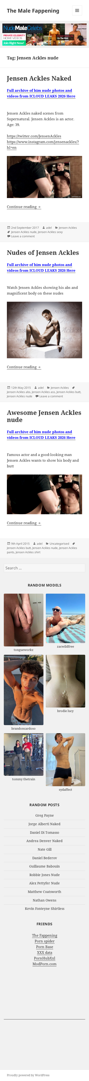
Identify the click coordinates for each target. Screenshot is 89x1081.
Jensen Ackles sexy (50, 232)
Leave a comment (23, 236)
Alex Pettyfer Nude (44, 883)
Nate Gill (45, 849)
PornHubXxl (44, 958)
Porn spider (45, 941)
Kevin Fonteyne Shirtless (44, 908)
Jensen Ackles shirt (28, 552)
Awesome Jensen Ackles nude (44, 416)
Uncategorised (59, 544)
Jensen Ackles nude (24, 232)
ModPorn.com (44, 963)
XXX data (44, 952)
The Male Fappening (33, 10)
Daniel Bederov (44, 858)
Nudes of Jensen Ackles (43, 252)
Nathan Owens (44, 900)
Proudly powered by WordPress (28, 1075)
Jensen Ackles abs (18, 392)
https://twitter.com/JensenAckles (34, 136)
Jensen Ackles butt (68, 392)
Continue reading (24, 206)
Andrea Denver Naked (44, 841)
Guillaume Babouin (44, 866)
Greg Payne (44, 815)
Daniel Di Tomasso (44, 832)
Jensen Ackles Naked (39, 78)
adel (49, 228)
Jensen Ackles (68, 228)
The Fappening (44, 935)
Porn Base (44, 946)
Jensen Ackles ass (43, 392)
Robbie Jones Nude (44, 875)
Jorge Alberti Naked (44, 824)
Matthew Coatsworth (44, 891)
